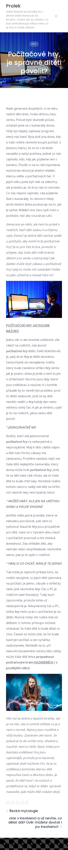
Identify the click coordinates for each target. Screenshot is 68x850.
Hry (34, 43)
